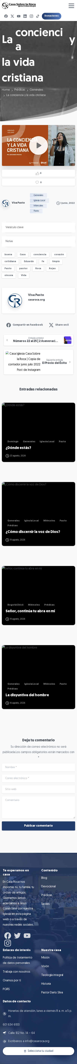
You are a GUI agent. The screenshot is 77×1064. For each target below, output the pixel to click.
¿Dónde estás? (18, 448)
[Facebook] (6, 16)
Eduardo (29, 261)
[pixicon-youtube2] (27, 935)
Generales (36, 89)
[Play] (38, 145)
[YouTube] (19, 16)
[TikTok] (38, 16)
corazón (59, 255)
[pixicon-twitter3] (17, 935)
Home (6, 89)
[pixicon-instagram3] (8, 942)
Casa (23, 255)
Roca (38, 268)
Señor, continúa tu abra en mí (30, 611)
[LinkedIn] (25, 16)
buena (8, 255)
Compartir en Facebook (28, 325)
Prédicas (19, 89)
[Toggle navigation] (71, 6)
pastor (23, 268)
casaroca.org (36, 300)
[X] (12, 16)
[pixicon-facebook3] (8, 935)
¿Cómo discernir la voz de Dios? (33, 532)
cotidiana (10, 261)
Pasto (8, 268)
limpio (56, 261)
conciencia (39, 255)
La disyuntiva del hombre (27, 695)
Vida (23, 275)
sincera (8, 275)
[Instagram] (31, 16)
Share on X (62, 325)
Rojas (52, 268)
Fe (43, 261)
